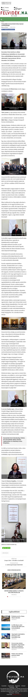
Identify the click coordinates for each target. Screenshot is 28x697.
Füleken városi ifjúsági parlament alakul (17, 654)
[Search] (26, 19)
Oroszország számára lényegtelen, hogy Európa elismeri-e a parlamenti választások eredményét (17, 645)
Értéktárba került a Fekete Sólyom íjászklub (17, 617)
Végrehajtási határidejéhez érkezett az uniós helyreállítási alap (18, 635)
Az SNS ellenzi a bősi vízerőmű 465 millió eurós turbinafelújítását (17, 626)
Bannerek (17, 685)
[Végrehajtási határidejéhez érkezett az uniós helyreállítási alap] (5, 636)
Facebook (11, 687)
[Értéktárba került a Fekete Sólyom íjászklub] (14, 581)
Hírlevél (23, 685)
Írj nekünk (4, 685)
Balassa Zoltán (4, 27)
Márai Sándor (5, 552)
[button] (3, 586)
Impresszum (11, 685)
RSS (17, 687)
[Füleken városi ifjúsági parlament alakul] (5, 656)
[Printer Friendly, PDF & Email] (6, 548)
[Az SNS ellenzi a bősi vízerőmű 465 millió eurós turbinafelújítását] (5, 627)
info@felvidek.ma (16, 694)
